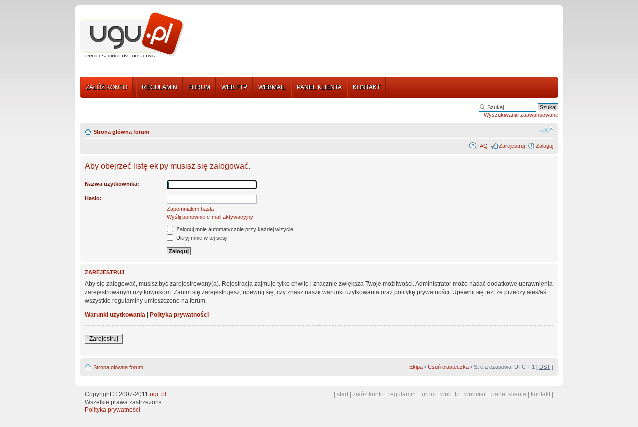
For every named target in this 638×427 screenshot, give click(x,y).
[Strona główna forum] (132, 35)
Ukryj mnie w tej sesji (201, 238)
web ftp (450, 394)
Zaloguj (544, 146)
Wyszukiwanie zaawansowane (521, 115)
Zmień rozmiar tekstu (546, 129)
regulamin (402, 394)
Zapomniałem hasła (190, 209)
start (342, 394)
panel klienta (508, 394)
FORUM (199, 87)
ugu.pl (158, 394)
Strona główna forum (121, 132)
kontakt (540, 394)
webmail (475, 394)
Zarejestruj (512, 146)
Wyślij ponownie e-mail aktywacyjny (210, 217)
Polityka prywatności (179, 314)
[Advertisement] (375, 36)
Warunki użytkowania (115, 314)
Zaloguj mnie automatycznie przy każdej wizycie (234, 229)
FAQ (482, 146)
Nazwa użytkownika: (112, 184)
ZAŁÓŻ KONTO (106, 87)
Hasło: (93, 198)
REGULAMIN (159, 87)
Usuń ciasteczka (448, 367)
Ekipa (416, 367)
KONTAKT (366, 87)
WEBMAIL (272, 87)
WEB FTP (234, 87)
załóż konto (368, 394)
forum (428, 394)
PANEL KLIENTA (319, 87)
